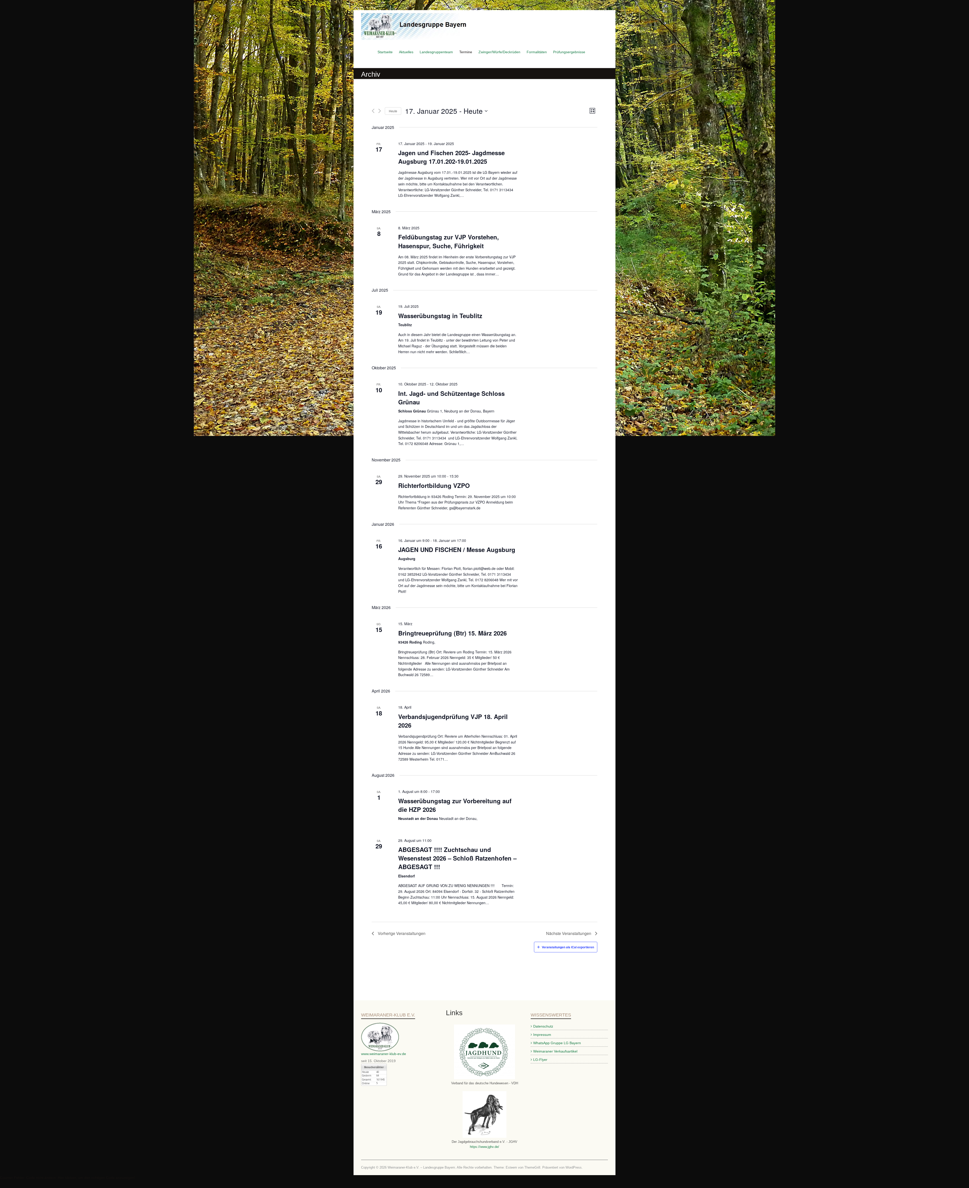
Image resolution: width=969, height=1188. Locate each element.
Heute (393, 111)
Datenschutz (543, 1026)
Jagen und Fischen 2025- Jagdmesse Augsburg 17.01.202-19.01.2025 (451, 156)
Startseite (385, 52)
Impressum (542, 1035)
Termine (465, 52)
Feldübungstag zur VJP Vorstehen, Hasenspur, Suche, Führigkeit (448, 241)
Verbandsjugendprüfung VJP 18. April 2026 (453, 720)
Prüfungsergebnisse (569, 52)
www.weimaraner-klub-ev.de (383, 1054)
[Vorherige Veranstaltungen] (373, 110)
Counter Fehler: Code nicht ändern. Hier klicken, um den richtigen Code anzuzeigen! (67, 1178)
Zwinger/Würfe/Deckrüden (499, 52)
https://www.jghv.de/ (484, 1147)
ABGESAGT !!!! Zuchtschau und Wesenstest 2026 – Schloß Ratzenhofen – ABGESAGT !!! (457, 858)
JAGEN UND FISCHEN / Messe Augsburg (456, 549)
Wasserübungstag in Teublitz (440, 315)
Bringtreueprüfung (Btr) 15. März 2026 (452, 633)
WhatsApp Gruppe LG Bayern (557, 1043)
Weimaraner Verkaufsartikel (555, 1051)
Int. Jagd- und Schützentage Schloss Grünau (451, 397)
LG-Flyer (540, 1060)
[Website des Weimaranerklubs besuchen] (380, 1025)
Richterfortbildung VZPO (434, 485)
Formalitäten (537, 52)
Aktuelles (406, 52)
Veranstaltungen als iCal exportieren (568, 947)
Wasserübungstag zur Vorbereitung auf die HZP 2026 (455, 805)
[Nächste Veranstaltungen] (379, 110)
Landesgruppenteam (436, 52)
